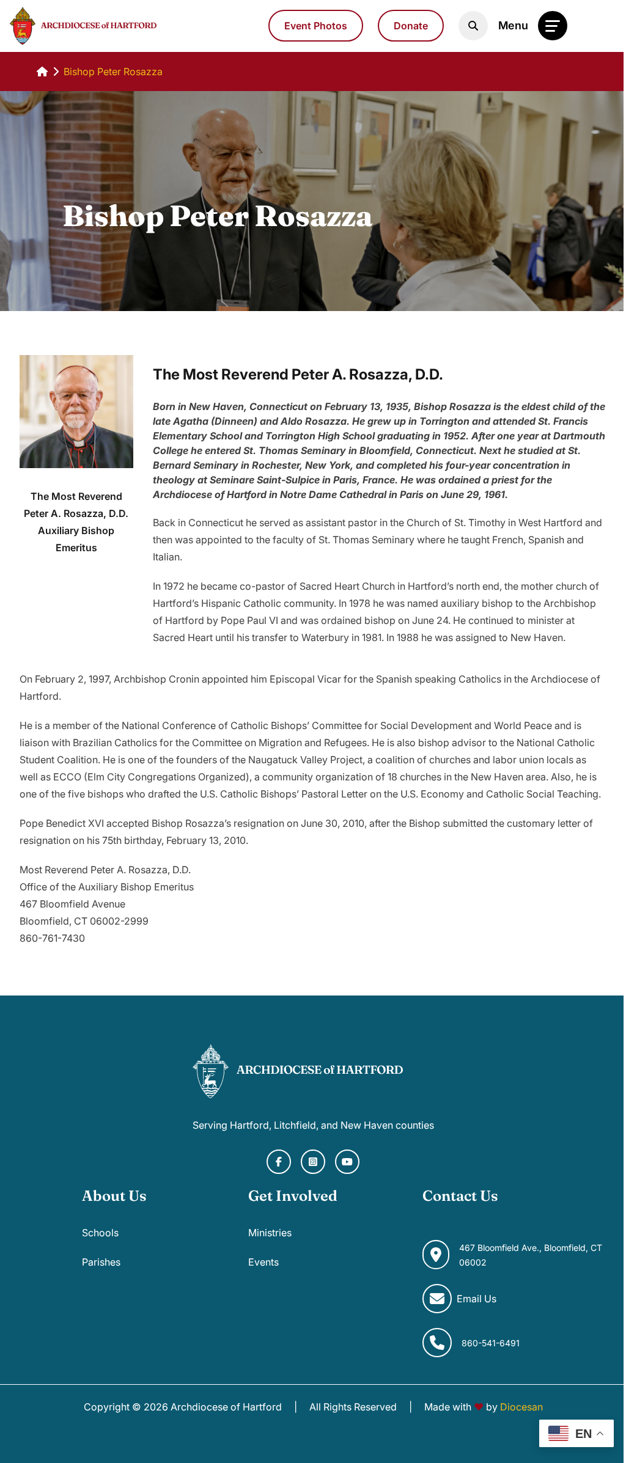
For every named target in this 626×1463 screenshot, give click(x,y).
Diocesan (521, 1407)
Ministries (270, 1232)
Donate (411, 26)
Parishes (101, 1262)
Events (263, 1262)
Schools (100, 1232)
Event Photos (315, 26)
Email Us (476, 1298)
